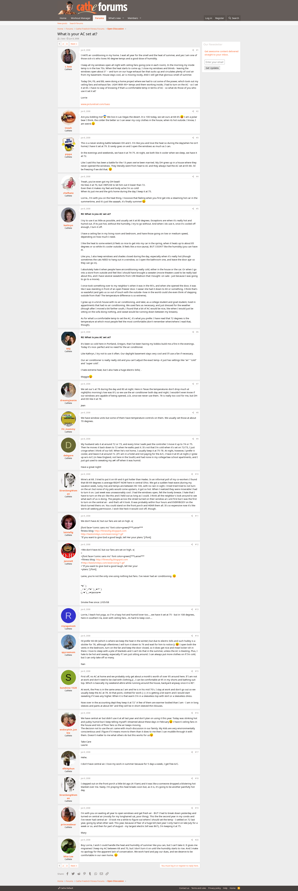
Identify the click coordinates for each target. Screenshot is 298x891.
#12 (197, 544)
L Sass (62, 38)
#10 (197, 474)
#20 (197, 840)
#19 (197, 808)
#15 (197, 671)
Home (63, 18)
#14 (197, 635)
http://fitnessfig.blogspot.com (110, 530)
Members (133, 18)
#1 (197, 50)
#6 (197, 332)
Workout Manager (80, 18)
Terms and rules (198, 888)
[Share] (193, 50)
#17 (197, 752)
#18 (197, 778)
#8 (197, 412)
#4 (197, 176)
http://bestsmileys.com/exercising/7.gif (102, 534)
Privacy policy (214, 888)
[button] (123, 18)
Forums (99, 18)
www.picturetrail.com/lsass (95, 104)
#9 (197, 439)
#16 (197, 713)
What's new (114, 18)
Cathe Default (66, 888)
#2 (197, 111)
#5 (197, 208)
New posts (62, 23)
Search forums (76, 23)
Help (225, 888)
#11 (197, 516)
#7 (197, 384)
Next (73, 43)
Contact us (184, 888)
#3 (197, 137)
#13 (197, 609)
